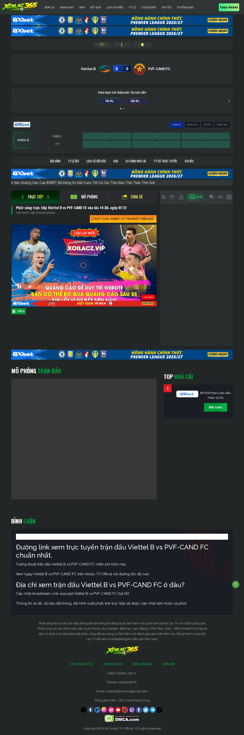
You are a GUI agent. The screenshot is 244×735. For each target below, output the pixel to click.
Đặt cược (215, 407)
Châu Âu (192, 125)
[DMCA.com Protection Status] (122, 718)
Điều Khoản (142, 664)
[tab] (35, 196)
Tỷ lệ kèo (73, 161)
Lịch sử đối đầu (96, 161)
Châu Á (177, 125)
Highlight (67, 7)
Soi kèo (189, 161)
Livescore (148, 7)
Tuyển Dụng (185, 7)
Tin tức (166, 7)
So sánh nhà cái (136, 161)
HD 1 (21, 311)
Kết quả (95, 7)
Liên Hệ (168, 664)
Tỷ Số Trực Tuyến (165, 161)
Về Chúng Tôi (81, 664)
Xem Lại (50, 7)
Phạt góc (222, 125)
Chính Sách (112, 664)
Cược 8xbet (229, 7)
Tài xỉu (207, 125)
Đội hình (55, 161)
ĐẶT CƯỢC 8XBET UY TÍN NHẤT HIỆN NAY (124, 219)
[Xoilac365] (19, 7)
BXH (82, 7)
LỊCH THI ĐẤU (114, 7)
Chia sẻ (137, 197)
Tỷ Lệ (132, 7)
